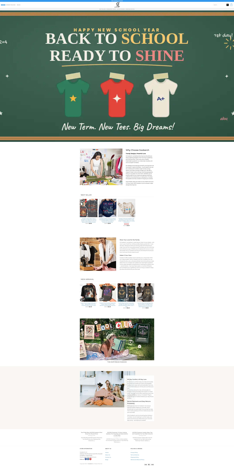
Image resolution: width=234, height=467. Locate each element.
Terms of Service (135, 455)
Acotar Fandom (121, 9)
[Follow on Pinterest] (90, 459)
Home (3, 4)
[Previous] (80, 298)
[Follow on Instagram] (88, 459)
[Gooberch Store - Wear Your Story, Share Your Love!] (117, 5)
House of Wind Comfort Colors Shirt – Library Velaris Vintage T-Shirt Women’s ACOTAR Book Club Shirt (108, 304)
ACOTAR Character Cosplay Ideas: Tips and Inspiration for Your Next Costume (142, 433)
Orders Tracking (11, 4)
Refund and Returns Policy (137, 459)
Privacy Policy (134, 452)
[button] (231, 5)
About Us (107, 455)
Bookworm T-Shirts (111, 9)
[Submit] (228, 5)
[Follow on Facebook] (86, 459)
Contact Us (108, 457)
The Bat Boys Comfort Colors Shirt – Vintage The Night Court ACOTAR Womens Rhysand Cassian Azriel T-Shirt (126, 304)
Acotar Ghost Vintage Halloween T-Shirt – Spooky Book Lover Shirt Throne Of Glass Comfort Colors (89, 304)
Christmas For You (130, 9)
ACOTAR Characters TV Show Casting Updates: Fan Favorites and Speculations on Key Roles (117, 434)
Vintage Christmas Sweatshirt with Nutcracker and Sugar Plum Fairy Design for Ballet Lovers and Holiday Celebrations (126, 220)
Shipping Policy (135, 457)
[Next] (154, 298)
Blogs (18, 4)
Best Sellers (102, 9)
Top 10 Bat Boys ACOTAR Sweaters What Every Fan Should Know (91, 433)
